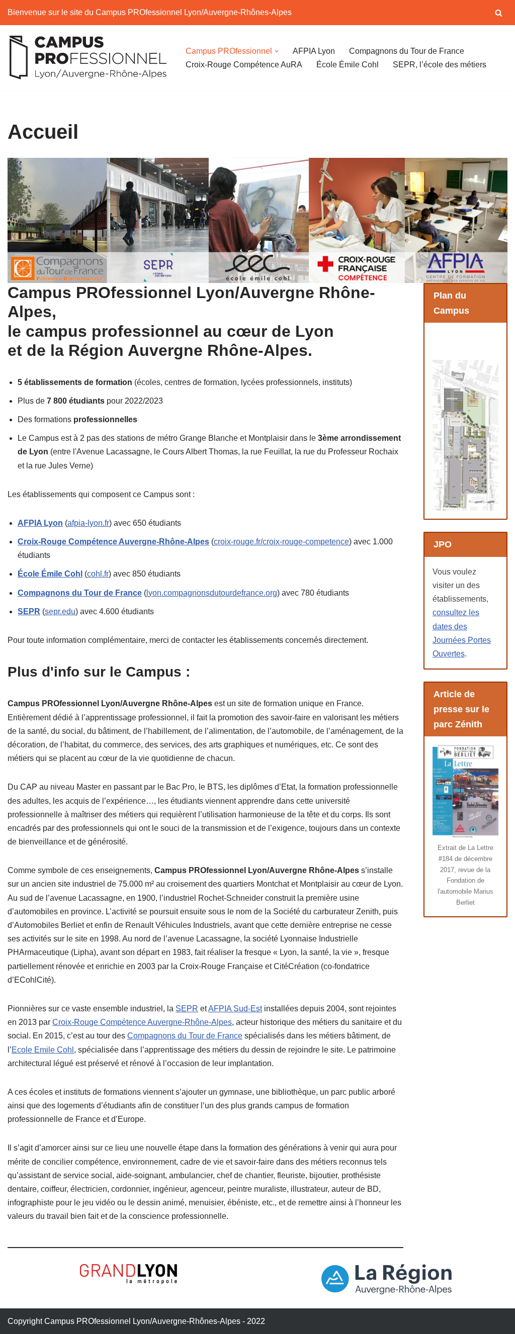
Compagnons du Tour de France (406, 51)
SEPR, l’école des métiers (439, 64)
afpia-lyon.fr (88, 523)
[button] (277, 51)
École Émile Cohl (347, 64)
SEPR (187, 1008)
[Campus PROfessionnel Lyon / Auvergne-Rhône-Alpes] (88, 57)
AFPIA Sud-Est (235, 1008)
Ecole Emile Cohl (43, 1049)
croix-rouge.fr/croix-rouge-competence (281, 541)
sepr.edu (60, 611)
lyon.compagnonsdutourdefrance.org (211, 593)
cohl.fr (98, 573)
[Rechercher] (498, 13)
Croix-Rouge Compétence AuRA (244, 64)
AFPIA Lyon (314, 51)
